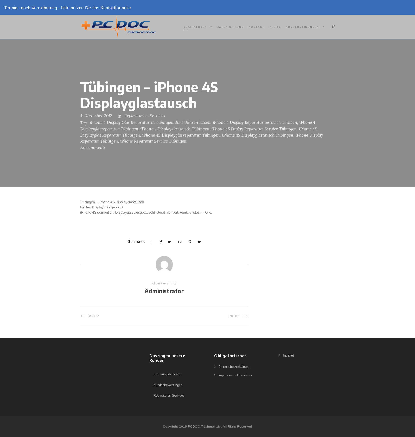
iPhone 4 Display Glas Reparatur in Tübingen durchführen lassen (150, 122)
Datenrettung (230, 27)
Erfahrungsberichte (166, 374)
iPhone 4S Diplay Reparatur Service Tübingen (254, 128)
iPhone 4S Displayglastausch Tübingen (257, 135)
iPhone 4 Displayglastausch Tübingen (174, 128)
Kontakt (257, 27)
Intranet (288, 355)
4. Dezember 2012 (96, 115)
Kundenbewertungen (167, 385)
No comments (93, 147)
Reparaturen (195, 27)
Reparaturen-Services (144, 115)
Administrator (164, 291)
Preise (275, 27)
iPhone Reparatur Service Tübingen (153, 141)
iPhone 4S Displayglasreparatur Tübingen (181, 135)
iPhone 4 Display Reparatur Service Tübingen (255, 122)
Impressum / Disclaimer (235, 375)
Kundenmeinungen (302, 27)
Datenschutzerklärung (233, 366)
